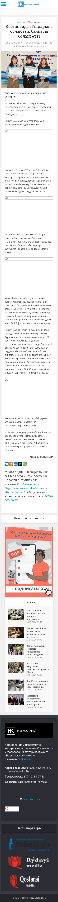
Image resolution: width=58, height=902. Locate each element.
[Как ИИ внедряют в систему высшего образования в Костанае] (17, 685)
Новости (20, 22)
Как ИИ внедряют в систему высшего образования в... (37, 684)
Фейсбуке (37, 488)
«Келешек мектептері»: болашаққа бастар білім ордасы (36, 700)
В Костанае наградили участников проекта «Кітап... (37, 668)
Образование (34, 22)
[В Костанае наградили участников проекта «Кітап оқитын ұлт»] (17, 667)
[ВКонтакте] (7, 464)
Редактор (47, 42)
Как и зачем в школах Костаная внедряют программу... (35, 615)
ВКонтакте (28, 484)
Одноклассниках (17, 488)
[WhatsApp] (25, 464)
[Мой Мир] (16, 464)
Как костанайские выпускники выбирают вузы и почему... (36, 632)
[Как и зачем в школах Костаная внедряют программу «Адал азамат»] (17, 614)
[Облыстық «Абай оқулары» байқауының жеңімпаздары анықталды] (17, 649)
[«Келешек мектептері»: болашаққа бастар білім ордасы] (17, 699)
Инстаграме (13, 492)
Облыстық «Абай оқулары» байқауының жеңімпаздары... (35, 650)
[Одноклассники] (11, 464)
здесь (27, 759)
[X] (20, 464)
